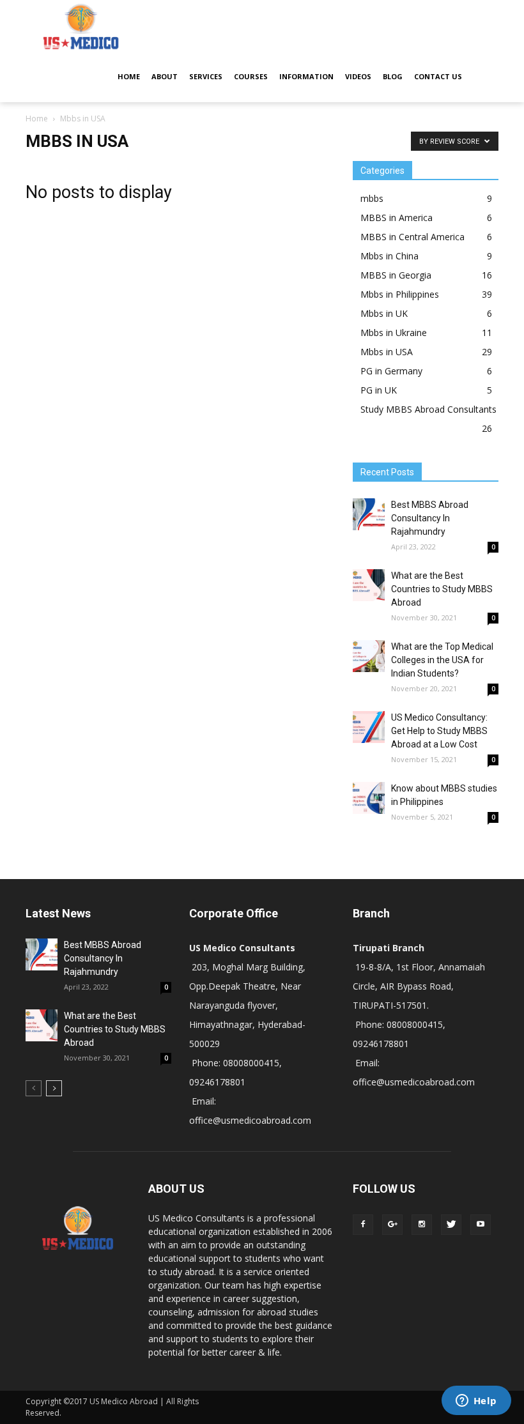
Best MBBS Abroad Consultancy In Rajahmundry (429, 518)
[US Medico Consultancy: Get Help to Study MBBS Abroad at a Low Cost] (369, 727)
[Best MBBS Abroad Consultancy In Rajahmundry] (369, 514)
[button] (483, 51)
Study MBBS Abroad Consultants (428, 409)
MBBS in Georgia (395, 275)
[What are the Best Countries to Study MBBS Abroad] (369, 585)
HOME (129, 76)
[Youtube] (480, 1224)
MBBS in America (396, 217)
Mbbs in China (389, 256)
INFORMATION (306, 76)
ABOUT (164, 76)
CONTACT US (438, 76)
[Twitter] (451, 1224)
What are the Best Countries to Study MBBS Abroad (442, 589)
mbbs (371, 198)
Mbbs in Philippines (399, 294)
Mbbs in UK (384, 313)
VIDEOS (358, 76)
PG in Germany (391, 371)
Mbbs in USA (386, 352)
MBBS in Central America (412, 237)
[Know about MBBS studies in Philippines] (369, 798)
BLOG (393, 76)
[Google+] (392, 1224)
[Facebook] (363, 1224)
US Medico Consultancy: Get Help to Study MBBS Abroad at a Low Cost (439, 730)
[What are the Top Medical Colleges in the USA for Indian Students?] (369, 656)
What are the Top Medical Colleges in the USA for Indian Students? (442, 659)
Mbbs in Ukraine (393, 332)
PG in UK (378, 390)
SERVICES (205, 76)
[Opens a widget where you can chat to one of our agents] (476, 1402)
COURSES (251, 76)
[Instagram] (422, 1224)
